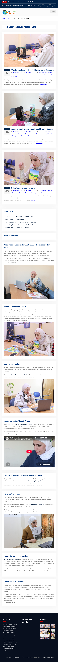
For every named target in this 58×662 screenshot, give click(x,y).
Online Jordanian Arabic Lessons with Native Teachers (21, 1)
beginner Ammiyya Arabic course (24, 75)
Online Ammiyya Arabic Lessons (23, 188)
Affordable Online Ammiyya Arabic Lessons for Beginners (32, 70)
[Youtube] (43, 5)
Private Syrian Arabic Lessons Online (14, 219)
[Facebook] (39, 5)
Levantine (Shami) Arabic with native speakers (20, 424)
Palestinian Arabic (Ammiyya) (37, 504)
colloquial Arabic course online (19, 134)
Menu (53, 11)
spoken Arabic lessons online (22, 136)
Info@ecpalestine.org (19, 5)
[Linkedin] (50, 5)
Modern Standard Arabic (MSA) (19, 375)
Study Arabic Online (18, 72)
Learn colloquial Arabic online (41, 75)
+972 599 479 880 (8, 5)
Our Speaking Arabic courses (11, 559)
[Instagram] (46, 5)
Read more (43, 84)
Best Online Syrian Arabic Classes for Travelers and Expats (20, 222)
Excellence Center (49, 657)
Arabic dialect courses (44, 132)
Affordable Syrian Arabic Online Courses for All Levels (19, 225)
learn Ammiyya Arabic (33, 134)
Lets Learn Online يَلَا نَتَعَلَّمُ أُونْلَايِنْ (17, 657)
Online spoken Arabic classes (39, 193)
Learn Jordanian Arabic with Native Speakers (17, 227)
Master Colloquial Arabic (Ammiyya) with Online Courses (32, 129)
